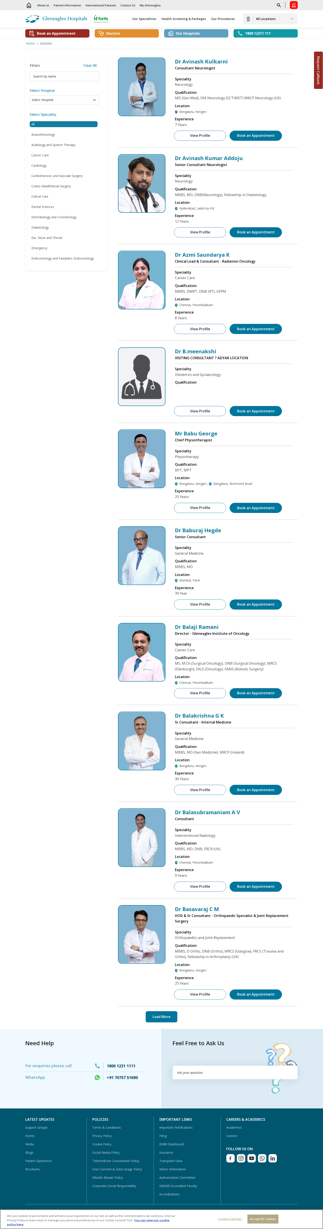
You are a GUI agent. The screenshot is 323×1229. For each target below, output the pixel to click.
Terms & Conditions (106, 1127)
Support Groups (36, 1127)
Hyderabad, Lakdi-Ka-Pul (196, 208)
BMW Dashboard (171, 1144)
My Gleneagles (150, 5)
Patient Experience (38, 1161)
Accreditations (169, 1194)
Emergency (39, 248)
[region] (161, 1219)
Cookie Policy (101, 1144)
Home (29, 5)
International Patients (100, 5)
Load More (161, 1016)
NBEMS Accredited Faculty (178, 1186)
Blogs (29, 1152)
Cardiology (39, 165)
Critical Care (39, 196)
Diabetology (40, 227)
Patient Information (67, 5)
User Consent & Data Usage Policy (117, 1169)
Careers (231, 1136)
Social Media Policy (106, 1152)
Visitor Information (172, 1169)
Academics (234, 1127)
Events (30, 1136)
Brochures (32, 1169)
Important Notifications (176, 1127)
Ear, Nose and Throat (46, 238)
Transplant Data (170, 1161)
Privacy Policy (102, 1136)
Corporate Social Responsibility (114, 1186)
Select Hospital (42, 90)
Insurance (166, 1152)
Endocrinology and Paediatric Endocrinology (62, 258)
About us (43, 5)
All (33, 124)
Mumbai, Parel (189, 580)
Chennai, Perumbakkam (196, 305)
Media (29, 1144)
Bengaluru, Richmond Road (232, 484)
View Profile (200, 135)
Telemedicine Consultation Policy (115, 1161)
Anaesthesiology (43, 134)
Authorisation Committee (177, 1177)
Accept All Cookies (263, 1219)
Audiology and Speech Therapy (53, 145)
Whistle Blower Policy (107, 1177)
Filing (163, 1136)
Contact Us (127, 5)
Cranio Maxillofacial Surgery (51, 186)
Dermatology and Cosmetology (53, 217)
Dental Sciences (42, 207)
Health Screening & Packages (184, 19)
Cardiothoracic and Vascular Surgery (57, 176)
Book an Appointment (256, 135)
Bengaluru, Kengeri (192, 112)
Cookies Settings (230, 1219)
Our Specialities (144, 19)
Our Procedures (223, 19)
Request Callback (318, 70)
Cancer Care (40, 155)
